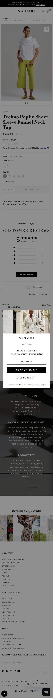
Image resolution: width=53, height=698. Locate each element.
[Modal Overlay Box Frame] (26, 349)
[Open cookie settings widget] (4, 694)
